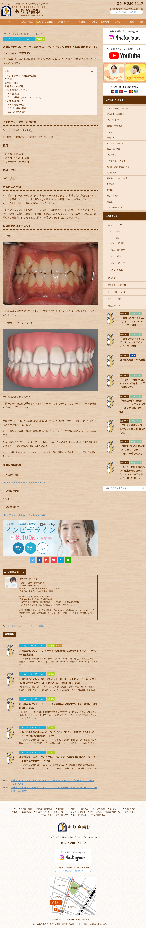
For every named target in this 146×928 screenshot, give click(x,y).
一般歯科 (110, 137)
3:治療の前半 (19, 111)
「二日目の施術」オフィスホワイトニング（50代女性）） (132, 429)
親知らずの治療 (113, 149)
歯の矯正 (84, 809)
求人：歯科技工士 (119, 263)
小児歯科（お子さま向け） (118, 143)
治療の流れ (111, 184)
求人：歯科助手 (118, 250)
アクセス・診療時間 (100, 22)
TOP (9, 22)
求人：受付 (116, 256)
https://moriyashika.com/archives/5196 (24, 482)
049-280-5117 (131, 3)
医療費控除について (115, 207)
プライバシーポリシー (118, 292)
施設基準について (116, 305)
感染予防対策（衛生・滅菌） (119, 167)
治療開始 (40, 626)
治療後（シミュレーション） (27, 97)
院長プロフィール (116, 224)
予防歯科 (110, 132)
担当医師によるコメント (19, 90)
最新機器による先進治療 (117, 178)
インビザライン (113, 120)
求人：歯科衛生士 (119, 243)
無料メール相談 (136, 22)
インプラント (112, 155)
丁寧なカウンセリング (116, 161)
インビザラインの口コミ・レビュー (20, 626)
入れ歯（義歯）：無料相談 (118, 108)
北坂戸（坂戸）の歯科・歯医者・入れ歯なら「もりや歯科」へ (73, 837)
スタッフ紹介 (114, 231)
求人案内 (118, 22)
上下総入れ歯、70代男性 (132, 359)
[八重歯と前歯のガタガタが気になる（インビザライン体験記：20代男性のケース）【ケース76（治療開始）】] (61, 560)
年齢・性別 (13, 82)
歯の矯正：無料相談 (115, 114)
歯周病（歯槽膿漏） (45, 22)
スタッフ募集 (114, 238)
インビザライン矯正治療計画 (21, 75)
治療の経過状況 (15, 101)
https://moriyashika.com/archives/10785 (24, 515)
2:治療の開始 (19, 108)
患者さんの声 (63, 22)
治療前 (15, 93)
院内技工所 (111, 172)
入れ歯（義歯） (27, 22)
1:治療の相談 (18, 104)
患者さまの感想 (15, 86)
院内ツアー (113, 278)
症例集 (110, 190)
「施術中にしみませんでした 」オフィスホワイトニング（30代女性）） (132, 450)
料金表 (82, 22)
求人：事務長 (117, 269)
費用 (9, 79)
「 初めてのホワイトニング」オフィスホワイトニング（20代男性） (132, 321)
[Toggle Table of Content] (91, 71)
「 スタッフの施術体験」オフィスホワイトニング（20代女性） (132, 383)
